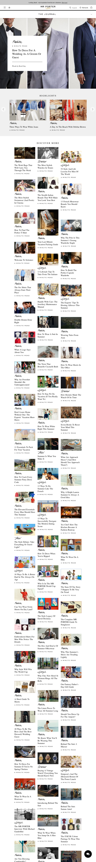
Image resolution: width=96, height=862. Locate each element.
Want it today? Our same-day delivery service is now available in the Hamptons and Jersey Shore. (48, 2)
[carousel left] (3, 109)
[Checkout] (90, 8)
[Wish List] (9, 8)
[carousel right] (92, 109)
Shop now (75, 2)
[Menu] (5, 7)
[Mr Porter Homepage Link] (48, 7)
